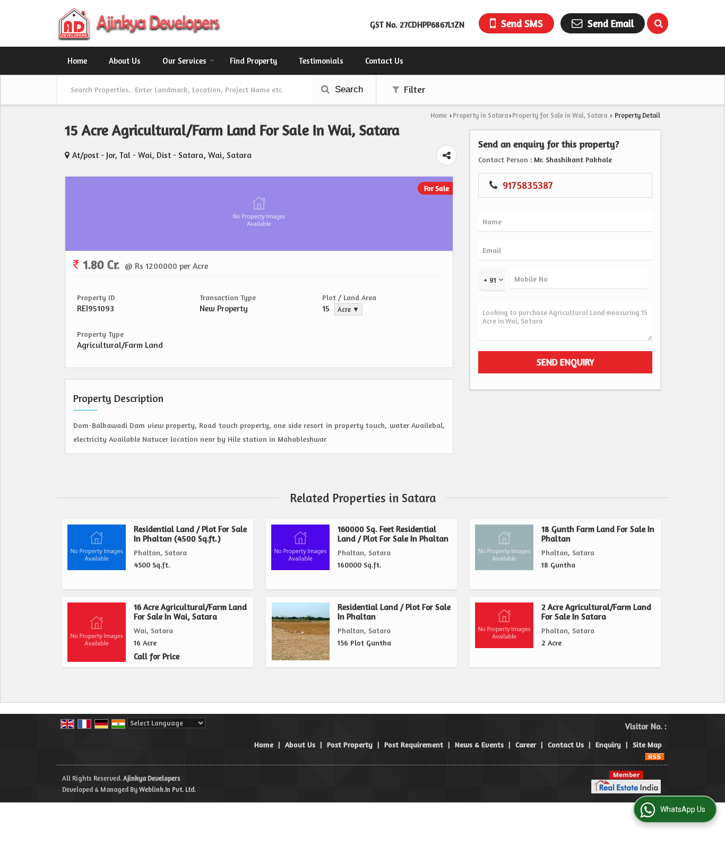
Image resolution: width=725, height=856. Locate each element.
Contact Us (384, 61)
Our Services (184, 61)
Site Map (647, 744)
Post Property (350, 744)
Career (525, 744)
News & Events (479, 744)
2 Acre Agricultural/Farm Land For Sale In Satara (596, 612)
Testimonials (321, 61)
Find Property (253, 61)
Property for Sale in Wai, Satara (559, 115)
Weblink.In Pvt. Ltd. (167, 789)
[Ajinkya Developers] (139, 23)
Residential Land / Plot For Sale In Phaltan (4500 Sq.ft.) (190, 534)
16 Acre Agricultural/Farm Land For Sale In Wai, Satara (190, 612)
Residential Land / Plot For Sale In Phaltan (394, 612)
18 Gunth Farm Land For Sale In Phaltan (597, 534)
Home (77, 61)
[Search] (657, 23)
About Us (125, 61)
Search (347, 89)
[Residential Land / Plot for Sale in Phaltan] (301, 631)
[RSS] (654, 755)
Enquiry (608, 744)
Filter (413, 89)
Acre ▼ (348, 309)
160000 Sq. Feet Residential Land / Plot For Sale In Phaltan (393, 534)
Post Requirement (413, 744)
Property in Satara (480, 115)
